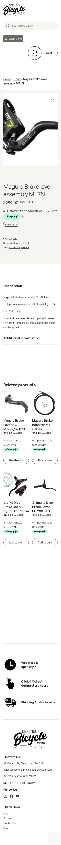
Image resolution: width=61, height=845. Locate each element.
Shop (17, 79)
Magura (25, 247)
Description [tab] (12, 286)
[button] (15, 38)
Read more (16, 460)
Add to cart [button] (16, 542)
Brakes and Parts (21, 243)
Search (53, 26)
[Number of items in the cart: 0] (51, 53)
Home (7, 79)
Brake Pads (14, 247)
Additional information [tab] (21, 338)
